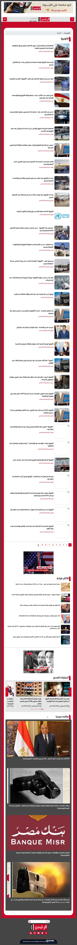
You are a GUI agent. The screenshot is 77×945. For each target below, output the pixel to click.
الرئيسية (67, 33)
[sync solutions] (50, 941)
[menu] (72, 19)
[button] (43, 709)
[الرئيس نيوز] (38, 927)
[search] (5, 19)
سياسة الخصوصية (38, 937)
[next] (38, 545)
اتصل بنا (29, 937)
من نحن (48, 937)
